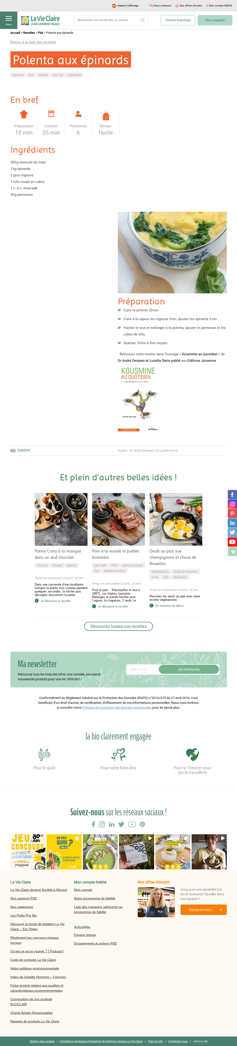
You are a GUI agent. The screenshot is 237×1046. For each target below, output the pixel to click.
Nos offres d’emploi (191, 5)
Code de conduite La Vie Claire (33, 959)
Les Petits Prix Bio (23, 915)
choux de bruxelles (185, 571)
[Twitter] (232, 532)
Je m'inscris (189, 669)
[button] (28, 851)
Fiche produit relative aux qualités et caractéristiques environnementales (36, 987)
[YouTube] (232, 541)
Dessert (57, 565)
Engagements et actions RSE (95, 943)
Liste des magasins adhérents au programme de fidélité (98, 909)
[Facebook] (232, 494)
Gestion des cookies (42, 1041)
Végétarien (180, 577)
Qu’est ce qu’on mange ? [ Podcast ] (37, 951)
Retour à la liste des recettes (33, 42)
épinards (18, 75)
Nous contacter (163, 5)
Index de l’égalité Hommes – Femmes (38, 977)
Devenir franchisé (178, 20)
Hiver (114, 565)
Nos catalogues (21, 906)
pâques (71, 565)
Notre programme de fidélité (94, 898)
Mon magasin (215, 20)
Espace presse (85, 934)
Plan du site (155, 1041)
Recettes (29, 32)
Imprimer (23, 450)
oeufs (155, 577)
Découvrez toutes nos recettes (118, 626)
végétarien (74, 75)
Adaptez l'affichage (128, 5)
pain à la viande (133, 565)
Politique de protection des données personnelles (117, 707)
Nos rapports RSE (23, 898)
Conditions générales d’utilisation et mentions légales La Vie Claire (101, 1041)
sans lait (58, 75)
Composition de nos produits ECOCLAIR (31, 1001)
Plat (40, 32)
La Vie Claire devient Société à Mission (38, 889)
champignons (160, 571)
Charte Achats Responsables (31, 1012)
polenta (43, 75)
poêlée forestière (114, 571)
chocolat (42, 565)
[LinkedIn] (232, 523)
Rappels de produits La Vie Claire (34, 1021)
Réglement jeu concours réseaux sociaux (34, 940)
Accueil (15, 32)
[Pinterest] (232, 513)
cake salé (100, 565)
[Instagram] (232, 504)
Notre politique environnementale (34, 968)
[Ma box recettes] (232, 551)
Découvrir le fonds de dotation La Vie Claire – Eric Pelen (37, 926)
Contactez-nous (178, 1041)
